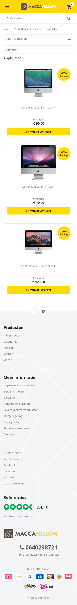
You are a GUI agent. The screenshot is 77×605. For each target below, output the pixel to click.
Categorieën (11, 341)
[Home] (38, 533)
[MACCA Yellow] (38, 6)
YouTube (9, 477)
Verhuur (9, 353)
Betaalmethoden (14, 391)
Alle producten (13, 335)
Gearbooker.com (14, 483)
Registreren (11, 459)
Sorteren (11, 49)
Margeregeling (13, 416)
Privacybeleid (12, 422)
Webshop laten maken (38, 597)
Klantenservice (13, 453)
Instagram (10, 471)
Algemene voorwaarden (19, 385)
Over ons (9, 434)
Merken (9, 347)
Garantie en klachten (17, 403)
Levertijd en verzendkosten (21, 410)
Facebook (10, 465)
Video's (8, 360)
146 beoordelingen (16, 516)
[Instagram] (43, 311)
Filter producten (16, 38)
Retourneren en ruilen (17, 428)
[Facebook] (34, 311)
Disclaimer (10, 397)
